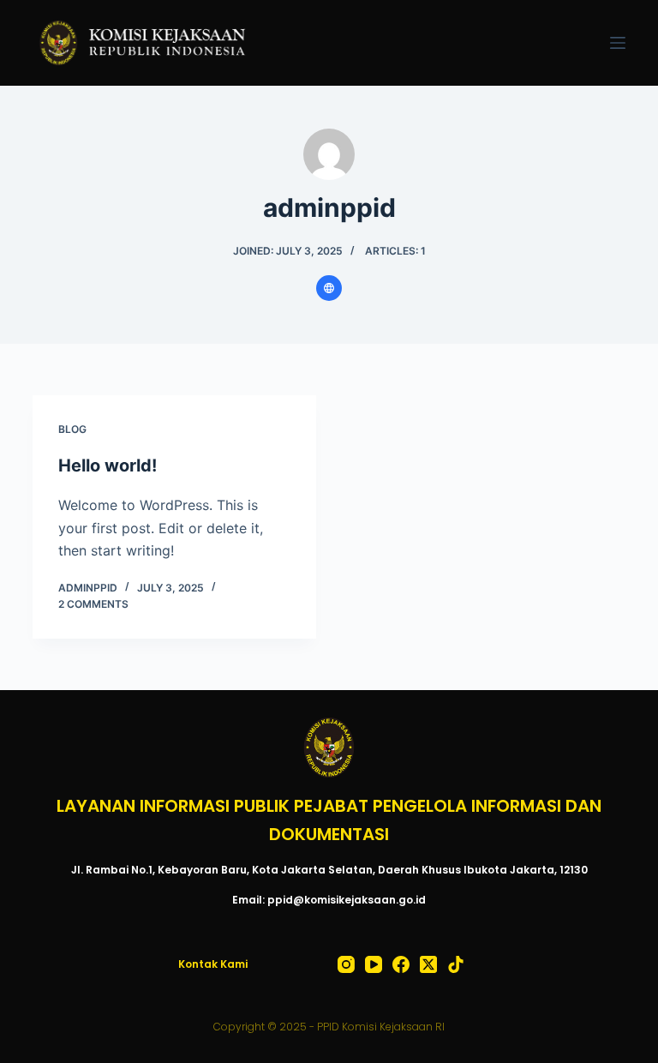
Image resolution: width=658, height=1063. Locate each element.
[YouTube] (373, 964)
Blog (72, 429)
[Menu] (617, 43)
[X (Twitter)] (428, 964)
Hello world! (107, 465)
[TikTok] (455, 964)
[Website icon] (329, 288)
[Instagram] (346, 964)
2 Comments (93, 604)
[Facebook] (401, 964)
